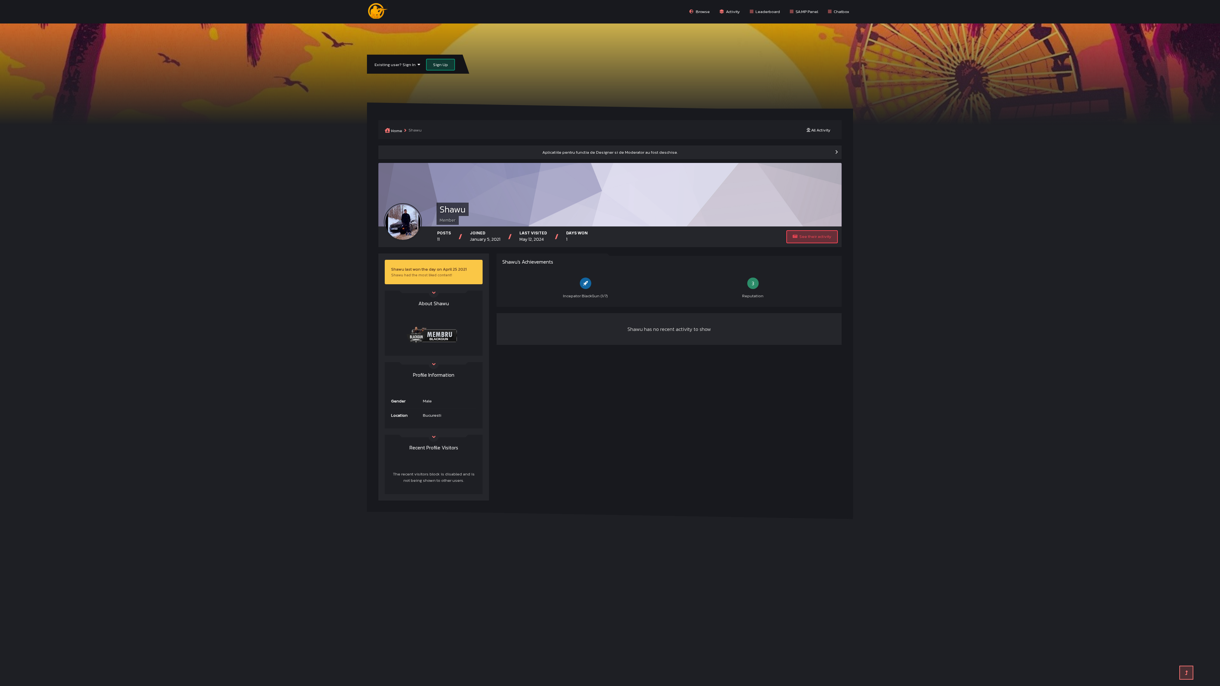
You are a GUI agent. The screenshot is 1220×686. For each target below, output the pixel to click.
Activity (732, 12)
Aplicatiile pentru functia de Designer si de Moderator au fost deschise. (610, 152)
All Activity (820, 130)
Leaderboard (767, 12)
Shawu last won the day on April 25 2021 (429, 269)
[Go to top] (1186, 673)
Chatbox (841, 12)
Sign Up (440, 65)
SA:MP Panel (806, 12)
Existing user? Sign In (396, 65)
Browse (702, 12)
